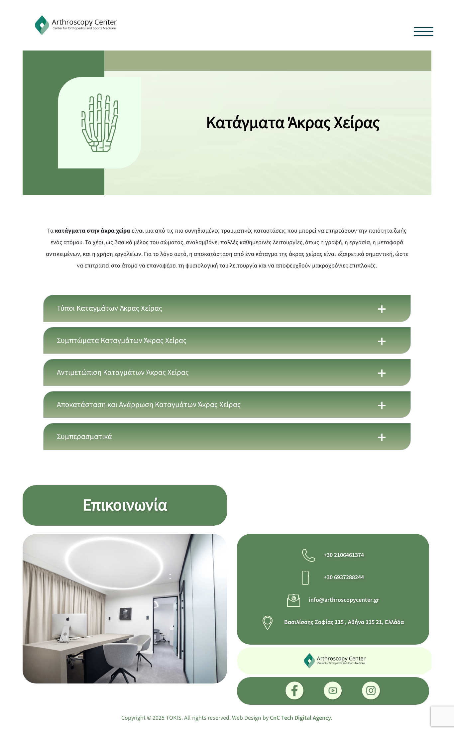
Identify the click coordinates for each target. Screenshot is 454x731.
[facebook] (295, 691)
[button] (227, 308)
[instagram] (371, 691)
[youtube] (333, 691)
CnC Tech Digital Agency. (301, 718)
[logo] (76, 25)
